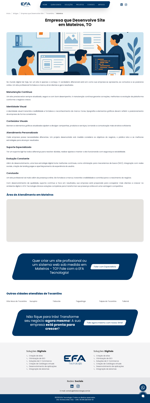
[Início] (75, 360)
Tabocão (57, 301)
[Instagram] (126, 4)
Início (8, 13)
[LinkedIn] (121, 4)
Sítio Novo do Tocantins (16, 301)
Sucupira (33, 301)
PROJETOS (80, 5)
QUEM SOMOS (56, 5)
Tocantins (50, 13)
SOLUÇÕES (69, 5)
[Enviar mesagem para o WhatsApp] (142, 387)
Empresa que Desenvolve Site (32, 13)
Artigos (15, 13)
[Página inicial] (26, 4)
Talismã (125, 301)
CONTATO (91, 5)
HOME (45, 5)
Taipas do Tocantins (107, 301)
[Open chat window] (142, 395)
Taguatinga (81, 301)
